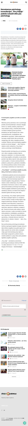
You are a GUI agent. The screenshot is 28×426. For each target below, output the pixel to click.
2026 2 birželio (14, 358)
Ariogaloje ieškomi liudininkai (15, 100)
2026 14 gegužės (12, 373)
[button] (18, 29)
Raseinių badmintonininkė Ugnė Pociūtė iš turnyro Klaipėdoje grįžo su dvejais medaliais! (17, 363)
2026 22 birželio (14, 352)
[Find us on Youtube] (4, 410)
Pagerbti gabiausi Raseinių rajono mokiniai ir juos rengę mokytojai (16, 370)
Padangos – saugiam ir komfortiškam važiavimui (17, 106)
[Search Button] (26, 2)
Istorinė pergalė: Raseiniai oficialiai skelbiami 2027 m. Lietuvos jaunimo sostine (17, 334)
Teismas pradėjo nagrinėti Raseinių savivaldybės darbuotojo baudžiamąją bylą (17, 95)
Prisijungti (23, 300)
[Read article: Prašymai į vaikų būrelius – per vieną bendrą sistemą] (4, 342)
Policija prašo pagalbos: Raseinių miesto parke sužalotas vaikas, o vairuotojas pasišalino (16, 89)
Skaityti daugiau (7, 83)
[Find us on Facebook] (1, 410)
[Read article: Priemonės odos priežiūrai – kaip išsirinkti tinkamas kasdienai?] (4, 356)
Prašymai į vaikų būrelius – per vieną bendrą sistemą (17, 341)
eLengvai (11, 418)
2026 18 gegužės (12, 366)
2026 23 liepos (12, 337)
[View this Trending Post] (8, 109)
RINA (4, 20)
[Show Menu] (2, 2)
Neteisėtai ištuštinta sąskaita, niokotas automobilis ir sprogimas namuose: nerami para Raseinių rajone (19, 75)
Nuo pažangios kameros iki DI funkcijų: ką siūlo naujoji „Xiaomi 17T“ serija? (16, 348)
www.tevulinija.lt (18, 246)
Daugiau (14, 376)
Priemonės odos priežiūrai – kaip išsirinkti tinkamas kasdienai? (16, 355)
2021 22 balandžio (13, 20)
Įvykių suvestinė (6, 73)
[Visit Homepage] (14, 2)
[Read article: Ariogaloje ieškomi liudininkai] (4, 101)
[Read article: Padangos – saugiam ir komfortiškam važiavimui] (4, 107)
